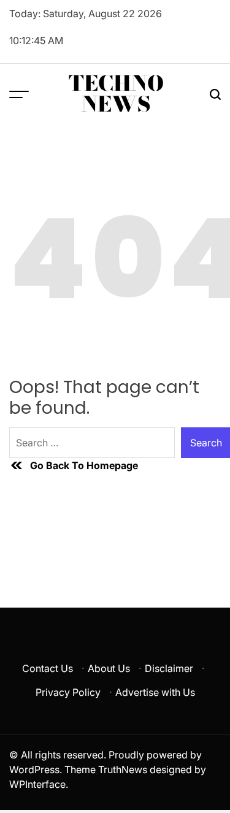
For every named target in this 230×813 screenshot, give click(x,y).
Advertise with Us (155, 692)
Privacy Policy (68, 692)
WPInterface (37, 784)
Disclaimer (169, 668)
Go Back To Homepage (84, 465)
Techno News (116, 94)
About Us (109, 668)
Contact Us (47, 668)
